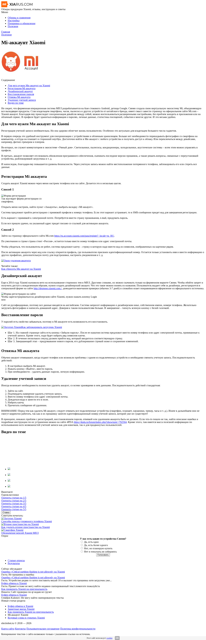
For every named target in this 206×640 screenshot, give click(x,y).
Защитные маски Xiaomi (21, 609)
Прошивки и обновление (21, 23)
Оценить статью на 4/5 (13, 506)
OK (117, 638)
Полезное (13, 26)
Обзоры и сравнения (19, 17)
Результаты (14, 563)
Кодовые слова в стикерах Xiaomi (26, 617)
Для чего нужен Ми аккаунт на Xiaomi (29, 85)
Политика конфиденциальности (77, 628)
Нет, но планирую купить (98, 548)
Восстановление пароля (21, 94)
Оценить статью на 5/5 (13, 509)
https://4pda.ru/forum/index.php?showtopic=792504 (100, 422)
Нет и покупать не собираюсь (100, 551)
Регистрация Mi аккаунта (21, 88)
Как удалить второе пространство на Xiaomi (25, 527)
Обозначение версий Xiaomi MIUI (20, 533)
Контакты (20, 628)
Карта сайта (7, 628)
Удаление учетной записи (22, 100)
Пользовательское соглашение (43, 628)
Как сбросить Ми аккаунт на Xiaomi (21, 269)
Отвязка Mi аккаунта (19, 97)
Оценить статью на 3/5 (13, 503)
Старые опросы (16, 560)
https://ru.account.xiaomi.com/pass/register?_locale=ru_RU (84, 235)
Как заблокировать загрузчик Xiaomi (42, 327)
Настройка (13, 20)
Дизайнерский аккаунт (20, 91)
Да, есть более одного (96, 545)
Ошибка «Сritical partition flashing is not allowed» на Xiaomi (33, 571)
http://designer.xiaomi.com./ (48, 288)
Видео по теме (16, 103)
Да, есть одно (91, 542)
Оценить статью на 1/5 (13, 497)
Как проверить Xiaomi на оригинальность (24, 589)
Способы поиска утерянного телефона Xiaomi (26, 521)
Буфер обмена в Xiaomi (14, 583)
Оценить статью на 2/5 (13, 500)
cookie (109, 638)
